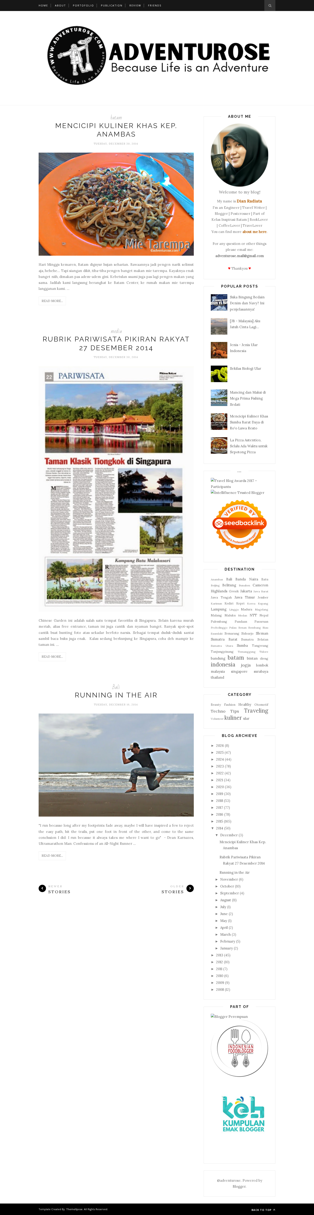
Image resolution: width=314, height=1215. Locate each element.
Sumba (242, 645)
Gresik (234, 591)
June (224, 914)
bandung (218, 658)
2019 (219, 794)
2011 (219, 969)
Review (135, 5)
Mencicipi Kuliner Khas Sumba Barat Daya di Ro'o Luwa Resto (249, 422)
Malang (216, 615)
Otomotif (261, 705)
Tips (234, 711)
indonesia (223, 664)
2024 (220, 759)
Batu (264, 579)
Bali (116, 687)
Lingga (234, 609)
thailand (217, 677)
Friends (154, 5)
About (60, 5)
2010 (219, 976)
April (224, 927)
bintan (252, 658)
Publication (112, 5)
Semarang (232, 633)
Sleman (262, 633)
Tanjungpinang (222, 651)
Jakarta (246, 591)
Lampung (218, 609)
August (225, 900)
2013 (219, 955)
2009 (220, 982)
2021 (219, 780)
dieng (264, 658)
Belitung (229, 585)
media (116, 331)
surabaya (261, 671)
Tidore (263, 651)
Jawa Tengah (221, 597)
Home (43, 5)
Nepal (264, 615)
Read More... (52, 301)
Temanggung (247, 651)
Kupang (263, 603)
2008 (220, 989)
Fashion (229, 705)
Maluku (230, 615)
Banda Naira (246, 579)
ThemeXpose (74, 1209)
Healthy (244, 704)
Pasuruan (261, 621)
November (229, 879)
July (223, 907)
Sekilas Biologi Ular (245, 368)
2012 (219, 962)
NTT (253, 615)
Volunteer (217, 718)
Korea (251, 603)
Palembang (219, 621)
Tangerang (260, 646)
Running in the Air (116, 695)
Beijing (215, 585)
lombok (262, 665)
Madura (246, 609)
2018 (219, 800)
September (229, 893)
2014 (219, 828)
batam (116, 118)
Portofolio (83, 5)
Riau (265, 627)
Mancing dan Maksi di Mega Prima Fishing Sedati (248, 398)
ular (246, 718)
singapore (239, 671)
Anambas (217, 579)
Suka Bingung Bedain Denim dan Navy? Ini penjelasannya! (247, 303)
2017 (219, 807)
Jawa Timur (244, 597)
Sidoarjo (247, 633)
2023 (220, 766)
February (227, 941)
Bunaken (244, 585)
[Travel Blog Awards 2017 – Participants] (239, 486)
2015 (219, 821)
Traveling (256, 710)
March (225, 934)
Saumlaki (217, 633)
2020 (220, 787)
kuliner (233, 717)
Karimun (216, 603)
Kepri (240, 603)
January (226, 948)
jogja (246, 665)
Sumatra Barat (224, 639)
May (223, 920)
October (227, 886)
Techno (218, 711)
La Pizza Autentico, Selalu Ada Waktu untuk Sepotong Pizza (249, 446)
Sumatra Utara (222, 645)
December (229, 835)
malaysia (218, 671)
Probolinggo (219, 627)
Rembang (254, 627)
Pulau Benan (237, 627)
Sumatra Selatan (254, 639)
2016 (219, 814)
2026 (220, 745)
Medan (242, 615)
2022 (220, 773)
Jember (263, 597)
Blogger (239, 1186)
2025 (220, 752)
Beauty (216, 705)
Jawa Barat (261, 591)
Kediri (229, 603)
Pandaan (241, 621)
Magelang (261, 609)
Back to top (261, 1210)
